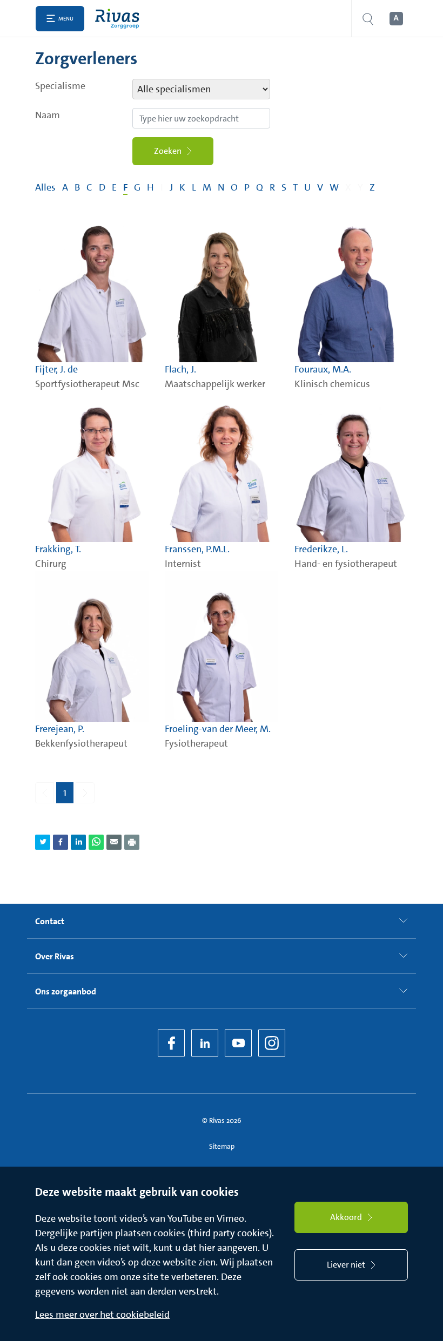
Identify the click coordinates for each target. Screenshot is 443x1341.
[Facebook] (171, 1043)
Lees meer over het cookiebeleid (102, 1314)
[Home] (119, 18)
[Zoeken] (368, 18)
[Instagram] (271, 1043)
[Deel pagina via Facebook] (60, 842)
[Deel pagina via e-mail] (114, 842)
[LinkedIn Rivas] (204, 1043)
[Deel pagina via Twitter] (42, 842)
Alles (45, 187)
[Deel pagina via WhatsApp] (96, 842)
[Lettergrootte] (395, 19)
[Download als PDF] (131, 842)
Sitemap (221, 1146)
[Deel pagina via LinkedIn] (78, 842)
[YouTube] (238, 1043)
